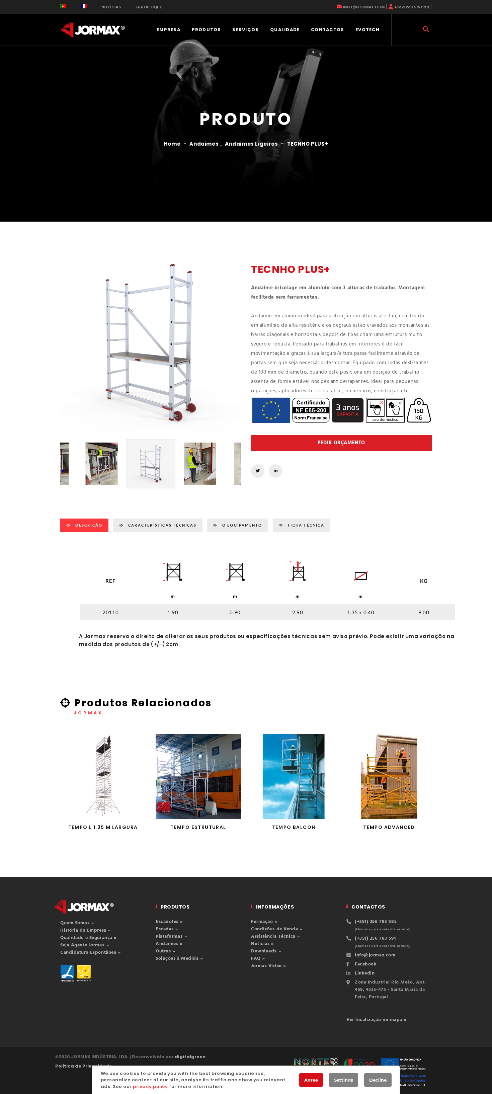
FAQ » (258, 958)
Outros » (165, 951)
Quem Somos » (77, 923)
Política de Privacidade (83, 1066)
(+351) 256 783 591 (375, 938)
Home (172, 143)
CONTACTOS (327, 29)
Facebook (366, 964)
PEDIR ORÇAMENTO (341, 443)
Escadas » (167, 929)
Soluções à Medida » (179, 958)
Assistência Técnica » (275, 936)
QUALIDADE (285, 29)
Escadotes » (169, 922)
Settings (343, 1080)
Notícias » (262, 944)
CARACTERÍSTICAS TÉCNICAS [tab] (161, 525)
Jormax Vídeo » (268, 966)
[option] (150, 342)
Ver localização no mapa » (376, 1020)
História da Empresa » (85, 930)
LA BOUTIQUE (149, 7)
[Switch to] (63, 6)
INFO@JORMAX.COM (364, 7)
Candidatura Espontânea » (90, 952)
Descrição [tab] (88, 525)
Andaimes (204, 143)
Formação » (264, 922)
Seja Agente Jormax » (84, 945)
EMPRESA (168, 29)
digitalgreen (190, 1056)
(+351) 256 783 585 (376, 922)
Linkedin (365, 973)
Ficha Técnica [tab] (305, 525)
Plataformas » (171, 936)
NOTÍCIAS (111, 7)
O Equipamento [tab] (241, 525)
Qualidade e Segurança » (88, 938)
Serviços (245, 29)
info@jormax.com (375, 955)
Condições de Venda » (276, 929)
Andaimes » (169, 944)
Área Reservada (411, 7)
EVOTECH (367, 29)
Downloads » (266, 951)
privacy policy (150, 1086)
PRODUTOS (206, 29)
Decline (378, 1080)
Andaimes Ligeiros (251, 143)
